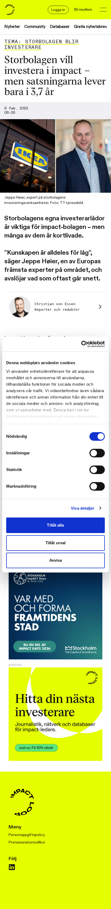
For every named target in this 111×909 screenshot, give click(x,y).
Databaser (60, 27)
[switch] (97, 453)
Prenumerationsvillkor (27, 842)
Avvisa (55, 560)
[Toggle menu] (103, 9)
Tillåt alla (55, 525)
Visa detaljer (82, 508)
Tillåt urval (55, 543)
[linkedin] (12, 867)
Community (35, 27)
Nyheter (12, 27)
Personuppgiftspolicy (27, 834)
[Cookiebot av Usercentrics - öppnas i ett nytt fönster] (81, 344)
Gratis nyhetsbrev (90, 27)
